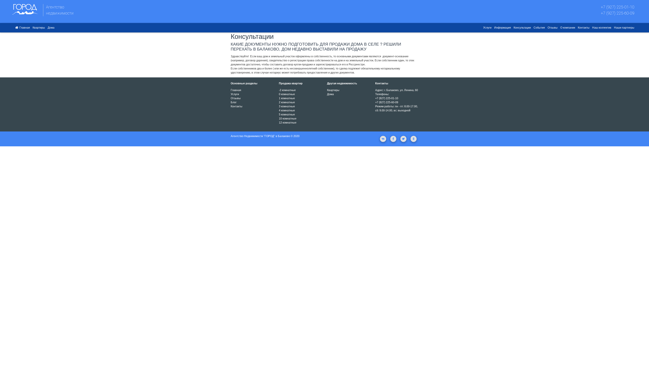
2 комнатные (287, 102)
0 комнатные (287, 94)
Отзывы (553, 27)
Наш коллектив (601, 27)
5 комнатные (287, 114)
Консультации (522, 27)
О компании (567, 27)
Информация (502, 27)
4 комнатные (287, 110)
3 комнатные (287, 106)
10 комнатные (287, 118)
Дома (51, 27)
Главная (24, 27)
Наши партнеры (624, 27)
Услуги (487, 27)
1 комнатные (287, 98)
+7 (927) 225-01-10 (617, 7)
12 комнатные (287, 122)
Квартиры (39, 27)
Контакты (584, 27)
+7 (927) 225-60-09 (617, 13)
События (539, 27)
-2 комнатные (287, 90)
